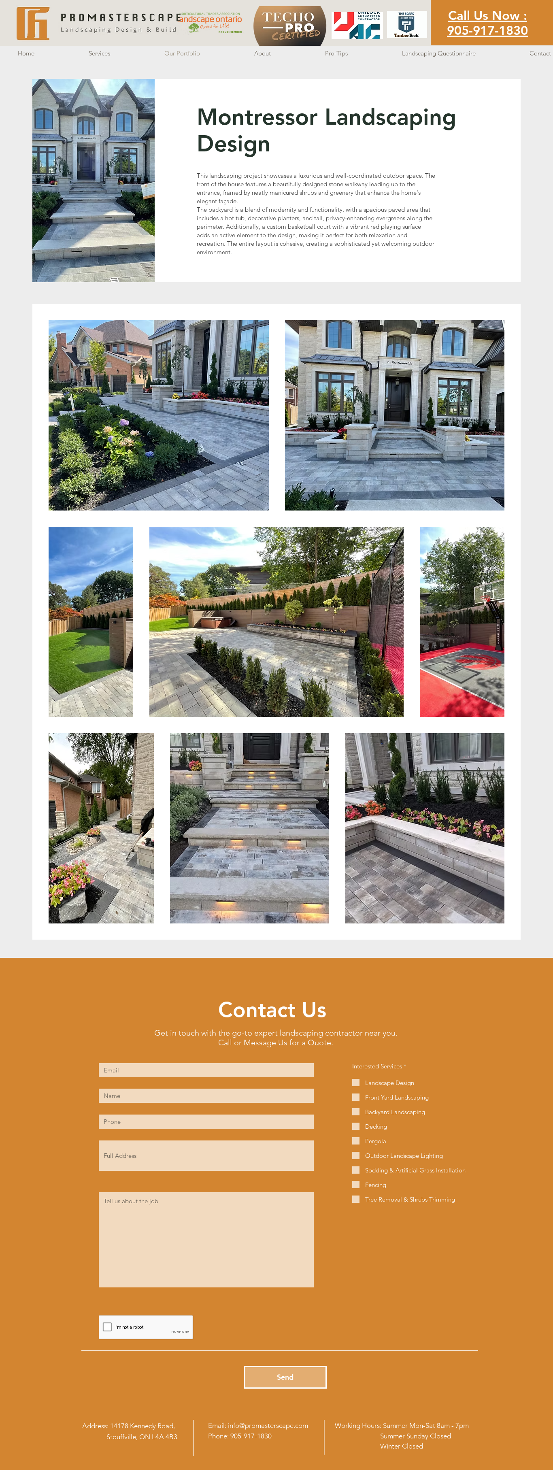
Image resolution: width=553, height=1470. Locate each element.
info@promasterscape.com (268, 1425)
